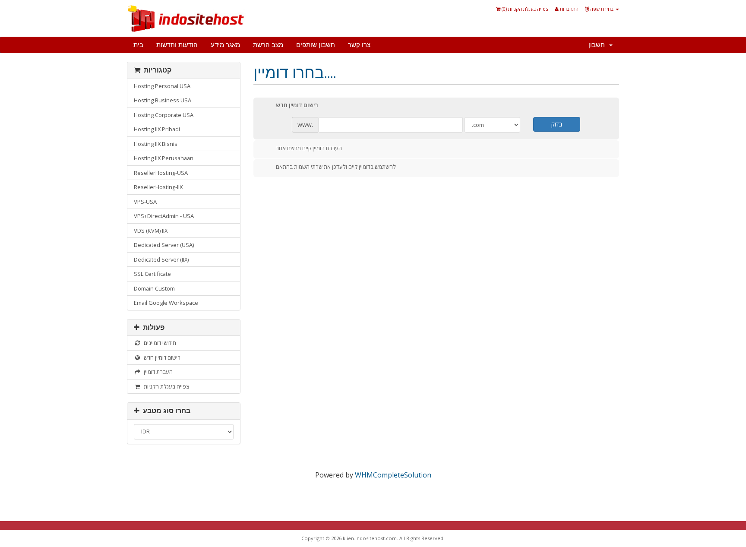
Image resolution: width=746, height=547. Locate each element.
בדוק (556, 124)
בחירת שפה (602, 9)
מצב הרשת (268, 45)
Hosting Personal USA (162, 86)
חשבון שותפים (315, 45)
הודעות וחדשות (177, 45)
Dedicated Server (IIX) (161, 259)
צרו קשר (359, 45)
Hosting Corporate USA (163, 115)
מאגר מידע (225, 45)
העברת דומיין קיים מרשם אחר (309, 148)
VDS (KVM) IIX (151, 230)
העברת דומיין (157, 372)
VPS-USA (145, 202)
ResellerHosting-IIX (158, 187)
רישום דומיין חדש (160, 357)
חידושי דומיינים (158, 343)
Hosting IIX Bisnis (155, 144)
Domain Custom (154, 288)
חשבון (598, 45)
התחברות (568, 9)
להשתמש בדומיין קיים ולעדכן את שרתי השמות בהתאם (336, 167)
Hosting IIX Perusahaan (163, 158)
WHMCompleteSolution (393, 475)
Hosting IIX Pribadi (157, 129)
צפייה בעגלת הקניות (165, 386)
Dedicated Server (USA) (164, 245)
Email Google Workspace (166, 303)
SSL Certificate (152, 274)
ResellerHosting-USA (161, 173)
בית (138, 45)
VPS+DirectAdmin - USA (164, 216)
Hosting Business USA (162, 100)
